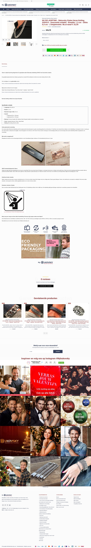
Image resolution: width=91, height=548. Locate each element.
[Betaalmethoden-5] (52, 546)
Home (3, 15)
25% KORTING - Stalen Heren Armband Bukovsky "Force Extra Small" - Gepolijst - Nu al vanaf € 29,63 (78, 322)
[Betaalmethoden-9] (65, 546)
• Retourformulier (43, 522)
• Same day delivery (43, 510)
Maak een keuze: (45, 37)
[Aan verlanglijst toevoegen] (68, 50)
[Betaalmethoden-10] (69, 546)
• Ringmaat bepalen (43, 520)
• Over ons (41, 525)
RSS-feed (41, 540)
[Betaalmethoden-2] (42, 546)
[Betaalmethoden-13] (79, 546)
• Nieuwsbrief (42, 532)
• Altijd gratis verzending (44, 503)
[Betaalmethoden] (43, 55)
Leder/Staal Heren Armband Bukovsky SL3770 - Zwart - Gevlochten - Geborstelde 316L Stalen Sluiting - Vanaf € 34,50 (12, 322)
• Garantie (41, 515)
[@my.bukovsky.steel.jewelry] (28, 362)
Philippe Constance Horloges (42, 9)
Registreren (76, 497)
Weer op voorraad (78, 9)
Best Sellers (53, 9)
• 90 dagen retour (43, 505)
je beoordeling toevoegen (56, 26)
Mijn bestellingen (77, 498)
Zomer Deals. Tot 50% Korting (65, 9)
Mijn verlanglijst (77, 502)
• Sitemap (41, 538)
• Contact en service (43, 497)
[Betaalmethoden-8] (62, 546)
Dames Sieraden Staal (16, 9)
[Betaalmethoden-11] (72, 546)
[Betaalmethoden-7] (59, 546)
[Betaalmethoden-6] (55, 546)
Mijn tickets (76, 500)
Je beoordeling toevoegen (45, 285)
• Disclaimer (41, 537)
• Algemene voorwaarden (44, 523)
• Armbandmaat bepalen (44, 518)
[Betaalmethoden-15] (39, 546)
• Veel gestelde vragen (43, 533)
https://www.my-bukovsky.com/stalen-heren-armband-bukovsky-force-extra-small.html (20, 92)
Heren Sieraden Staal (28, 9)
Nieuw (7, 9)
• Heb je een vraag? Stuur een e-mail (46, 535)
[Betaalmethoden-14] (82, 546)
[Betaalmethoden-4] (49, 546)
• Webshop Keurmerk (43, 517)
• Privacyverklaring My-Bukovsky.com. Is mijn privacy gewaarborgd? (45, 529)
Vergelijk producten (78, 503)
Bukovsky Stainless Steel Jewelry (49, 18)
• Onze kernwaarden (43, 498)
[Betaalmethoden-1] (35, 546)
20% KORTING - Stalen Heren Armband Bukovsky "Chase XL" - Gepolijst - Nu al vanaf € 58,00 (56, 322)
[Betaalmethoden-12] (75, 546)
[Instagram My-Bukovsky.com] (3, 505)
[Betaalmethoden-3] (45, 546)
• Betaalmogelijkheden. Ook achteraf (46, 507)
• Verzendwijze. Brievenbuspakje (46, 508)
